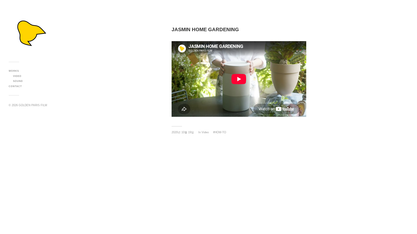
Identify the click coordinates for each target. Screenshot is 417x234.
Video (17, 76)
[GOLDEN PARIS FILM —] (30, 32)
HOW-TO (220, 132)
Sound (18, 81)
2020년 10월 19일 (183, 132)
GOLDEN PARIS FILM (33, 105)
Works (14, 71)
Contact (15, 86)
